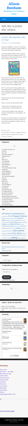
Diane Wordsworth (4, 377)
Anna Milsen (6, 132)
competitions (7, 220)
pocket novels (13, 228)
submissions (4, 235)
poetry (18, 228)
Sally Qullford (3, 388)
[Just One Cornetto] (25, 322)
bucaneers (12, 132)
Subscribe (6, 277)
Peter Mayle (5, 332)
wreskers (21, 134)
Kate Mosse (14, 222)
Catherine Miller (14, 218)
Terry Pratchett (15, 235)
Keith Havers (3, 384)
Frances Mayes (6, 338)
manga (4, 224)
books (4, 130)
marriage (7, 224)
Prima (23, 228)
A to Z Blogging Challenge (17, 216)
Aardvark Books (5, 216)
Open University (18, 226)
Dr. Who (23, 220)
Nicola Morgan (11, 226)
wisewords (21, 235)
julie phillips (9, 222)
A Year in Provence (7, 342)
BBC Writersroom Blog (5, 373)
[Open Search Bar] (26, 19)
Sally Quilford (18, 231)
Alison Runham (14, 6)
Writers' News (7, 238)
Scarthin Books (4, 233)
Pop (21, 228)
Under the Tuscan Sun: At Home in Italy (12, 348)
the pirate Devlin (14, 134)
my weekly (22, 224)
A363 (23, 213)
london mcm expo (22, 222)
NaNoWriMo (5, 226)
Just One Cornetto (6, 319)
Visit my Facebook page (7, 411)
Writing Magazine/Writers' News (8, 394)
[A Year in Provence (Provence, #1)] (25, 346)
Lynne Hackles (3, 386)
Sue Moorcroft (9, 235)
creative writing (13, 220)
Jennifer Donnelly (4, 379)
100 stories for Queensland (11, 214)
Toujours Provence (6, 331)
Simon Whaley (17, 233)
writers (8, 130)
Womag (2, 392)
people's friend (8, 228)
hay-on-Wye (4, 222)
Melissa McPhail (14, 224)
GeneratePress (14, 422)
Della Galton (19, 220)
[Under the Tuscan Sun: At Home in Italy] (25, 351)
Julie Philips (3, 382)
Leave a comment (7, 136)
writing (14, 237)
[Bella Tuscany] (25, 340)
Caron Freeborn (8, 218)
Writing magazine (21, 238)
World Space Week (6, 250)
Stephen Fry (24, 233)
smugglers (18, 132)
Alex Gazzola (3, 369)
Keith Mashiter (5, 320)
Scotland (10, 233)
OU (22, 226)
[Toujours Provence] (25, 335)
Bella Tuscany (5, 337)
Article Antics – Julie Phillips (7, 371)
